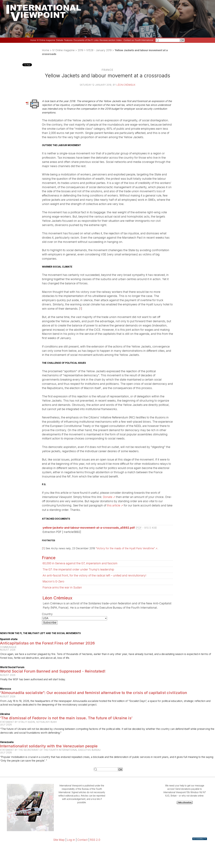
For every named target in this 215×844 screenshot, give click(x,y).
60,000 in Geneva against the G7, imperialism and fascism (80, 563)
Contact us (129, 40)
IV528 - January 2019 (99, 50)
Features (68, 40)
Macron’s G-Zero (53, 581)
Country (47, 614)
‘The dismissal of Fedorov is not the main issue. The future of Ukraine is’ (66, 718)
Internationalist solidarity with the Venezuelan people (49, 746)
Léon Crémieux (125, 84)
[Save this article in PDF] (28, 103)
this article (113, 505)
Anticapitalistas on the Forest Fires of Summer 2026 (47, 643)
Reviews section (107, 40)
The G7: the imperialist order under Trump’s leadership (78, 569)
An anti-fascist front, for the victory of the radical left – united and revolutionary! (94, 575)
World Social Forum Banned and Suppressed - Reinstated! (52, 671)
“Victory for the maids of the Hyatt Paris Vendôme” (125, 548)
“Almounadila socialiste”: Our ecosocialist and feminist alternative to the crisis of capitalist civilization (93, 692)
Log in (71, 840)
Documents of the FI (83, 40)
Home (33, 40)
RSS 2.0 (95, 840)
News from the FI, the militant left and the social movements (40, 633)
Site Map (59, 840)
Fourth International (144, 40)
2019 (80, 50)
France (48, 557)
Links (96, 40)
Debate (59, 40)
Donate (107, 497)
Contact (82, 840)
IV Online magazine (46, 40)
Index (119, 40)
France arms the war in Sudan (62, 587)
